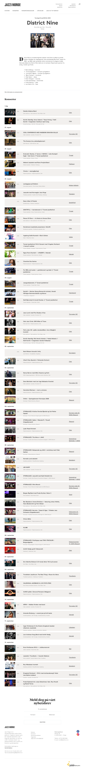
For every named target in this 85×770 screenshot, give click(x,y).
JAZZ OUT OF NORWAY (52, 10)
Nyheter (7, 10)
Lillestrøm (72, 627)
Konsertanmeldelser (28, 10)
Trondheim (72, 576)
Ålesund (71, 400)
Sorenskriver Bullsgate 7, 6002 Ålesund (74, 441)
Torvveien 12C (73, 134)
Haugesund (72, 293)
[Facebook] (78, 732)
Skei (70, 649)
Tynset (71, 155)
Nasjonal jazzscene (72, 7)
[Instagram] (78, 735)
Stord (70, 494)
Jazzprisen (73, 4)
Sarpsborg (72, 460)
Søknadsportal (73, 5)
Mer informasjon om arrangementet (13, 92)
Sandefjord (72, 202)
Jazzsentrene (59, 7)
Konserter (16, 10)
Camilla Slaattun (8, 747)
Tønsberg (72, 194)
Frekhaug (72, 164)
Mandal (71, 254)
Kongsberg (72, 353)
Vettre (71, 237)
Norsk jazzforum (59, 4)
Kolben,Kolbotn (73, 185)
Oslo (70, 112)
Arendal (71, 614)
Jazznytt (60, 5)
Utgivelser (40, 10)
